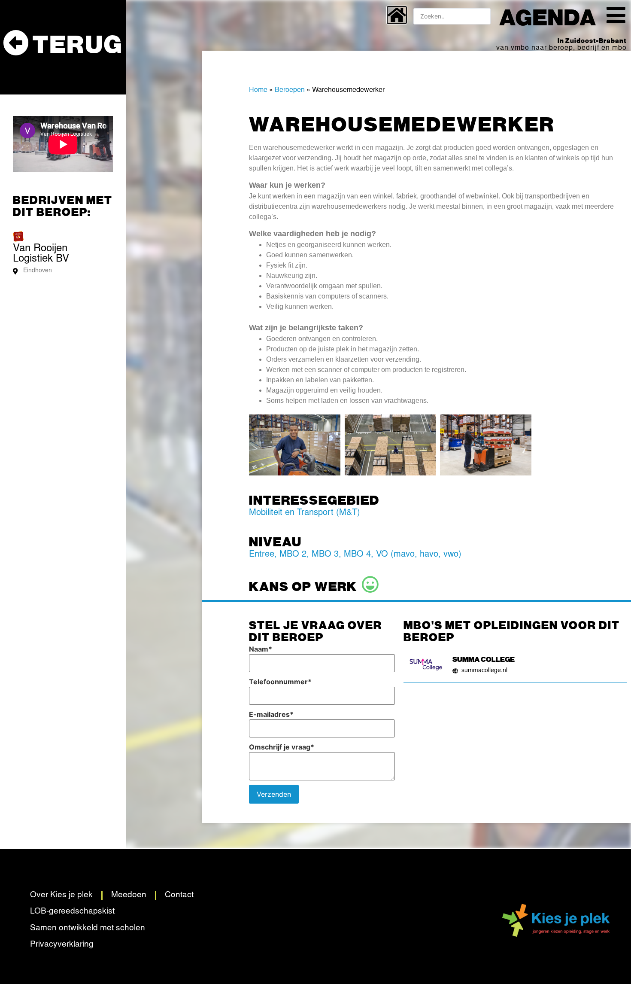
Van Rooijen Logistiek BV (41, 254)
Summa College (483, 659)
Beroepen (290, 90)
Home (258, 90)
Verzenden (274, 794)
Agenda (548, 16)
